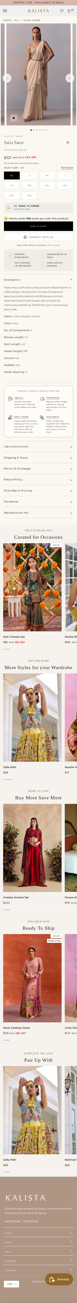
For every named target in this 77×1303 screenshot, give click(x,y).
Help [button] (8, 1252)
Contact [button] (10, 1270)
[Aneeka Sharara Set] (32, 848)
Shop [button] (8, 1242)
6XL (29, 195)
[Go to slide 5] (43, 130)
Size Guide (67, 167)
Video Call (18, 398)
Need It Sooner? (21, 417)
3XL (47, 185)
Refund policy (13, 479)
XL (11, 185)
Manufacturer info (16, 512)
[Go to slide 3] (37, 130)
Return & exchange (17, 468)
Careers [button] (10, 1261)
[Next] (70, 78)
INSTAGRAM (12, 1221)
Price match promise (18, 490)
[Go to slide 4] (40, 130)
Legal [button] (8, 1233)
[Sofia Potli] (32, 717)
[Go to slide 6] (46, 130)
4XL (65, 185)
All (17, 20)
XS (11, 175)
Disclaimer (11, 501)
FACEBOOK (30, 1221)
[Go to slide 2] (34, 130)
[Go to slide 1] (31, 130)
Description (12, 279)
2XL (29, 185)
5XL (12, 195)
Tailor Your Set (52, 417)
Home (7, 20)
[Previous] (7, 78)
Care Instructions (16, 446)
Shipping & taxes (16, 457)
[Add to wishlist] (68, 143)
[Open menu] (9, 10)
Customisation (52, 398)
